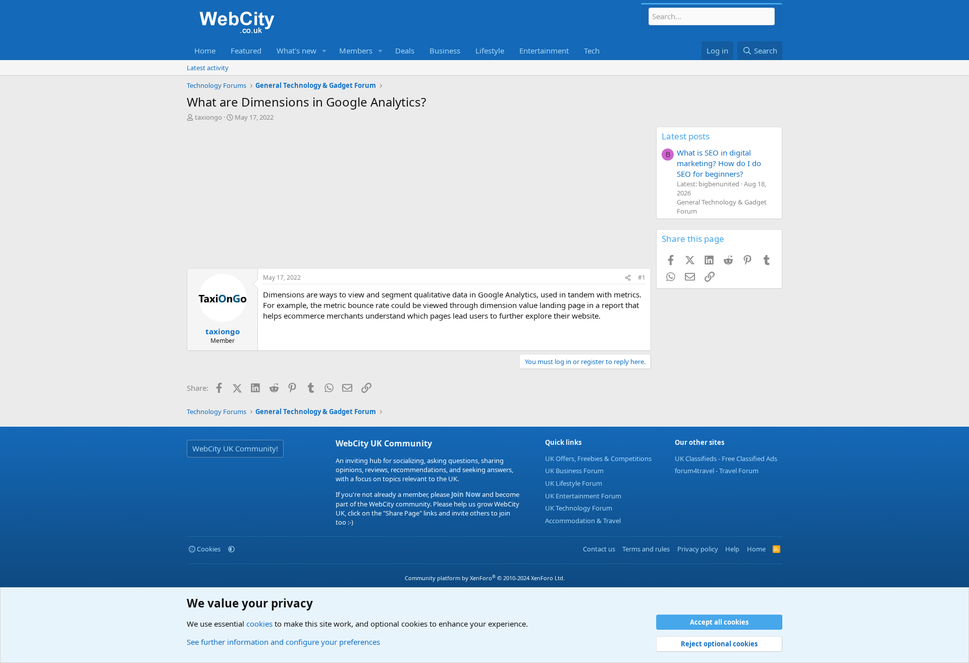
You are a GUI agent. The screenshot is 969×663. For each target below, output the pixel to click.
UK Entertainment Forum (583, 495)
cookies (259, 624)
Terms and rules (646, 548)
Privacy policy (697, 548)
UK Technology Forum (578, 508)
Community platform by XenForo (485, 578)
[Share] (627, 278)
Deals (404, 50)
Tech (592, 50)
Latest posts (686, 136)
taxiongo (208, 117)
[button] (324, 50)
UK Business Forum (574, 470)
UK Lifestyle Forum (573, 483)
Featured (246, 50)
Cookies (208, 548)
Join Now (465, 494)
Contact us (599, 548)
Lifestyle (489, 50)
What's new (296, 50)
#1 (641, 277)
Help (732, 548)
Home (205, 50)
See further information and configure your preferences (283, 642)
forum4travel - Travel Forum (717, 470)
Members (355, 50)
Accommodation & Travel (583, 520)
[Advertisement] (419, 197)
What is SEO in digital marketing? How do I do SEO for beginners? (719, 163)
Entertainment (544, 50)
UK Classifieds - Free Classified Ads (726, 458)
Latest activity (208, 67)
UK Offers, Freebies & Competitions (598, 458)
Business (444, 50)
